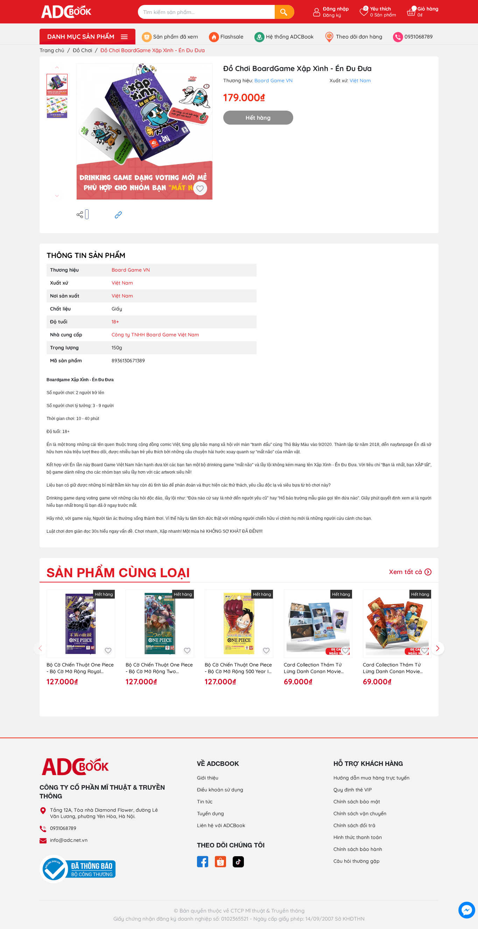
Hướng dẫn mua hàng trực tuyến (371, 778)
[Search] (284, 12)
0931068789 (63, 828)
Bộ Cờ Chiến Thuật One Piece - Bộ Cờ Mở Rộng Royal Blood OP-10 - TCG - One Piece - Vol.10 (80, 668)
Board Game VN (273, 80)
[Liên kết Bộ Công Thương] (79, 869)
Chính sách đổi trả (354, 825)
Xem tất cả (406, 572)
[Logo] (103, 766)
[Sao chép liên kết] (118, 214)
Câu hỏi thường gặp (356, 861)
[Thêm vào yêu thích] (200, 188)
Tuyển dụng (210, 813)
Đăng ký (332, 15)
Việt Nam (360, 80)
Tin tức (204, 801)
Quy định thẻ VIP (352, 790)
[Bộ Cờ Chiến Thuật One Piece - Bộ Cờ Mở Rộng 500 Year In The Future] (239, 623)
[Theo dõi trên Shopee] (221, 861)
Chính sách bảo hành (357, 849)
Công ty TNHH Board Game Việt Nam (155, 334)
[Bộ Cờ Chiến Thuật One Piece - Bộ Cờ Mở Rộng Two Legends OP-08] (159, 623)
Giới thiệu (207, 778)
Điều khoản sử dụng (220, 790)
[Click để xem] (144, 132)
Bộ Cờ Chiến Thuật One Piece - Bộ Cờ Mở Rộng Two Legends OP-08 (159, 668)
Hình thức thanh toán (357, 837)
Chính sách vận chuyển (359, 813)
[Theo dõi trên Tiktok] (238, 861)
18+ (115, 322)
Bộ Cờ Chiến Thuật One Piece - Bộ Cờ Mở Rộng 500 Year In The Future (238, 668)
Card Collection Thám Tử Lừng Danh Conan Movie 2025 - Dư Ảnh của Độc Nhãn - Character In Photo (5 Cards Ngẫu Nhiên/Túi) (397, 668)
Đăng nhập (336, 9)
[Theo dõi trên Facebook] (203, 861)
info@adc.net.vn (68, 840)
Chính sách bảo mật (356, 801)
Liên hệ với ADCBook (221, 825)
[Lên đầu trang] (467, 894)
